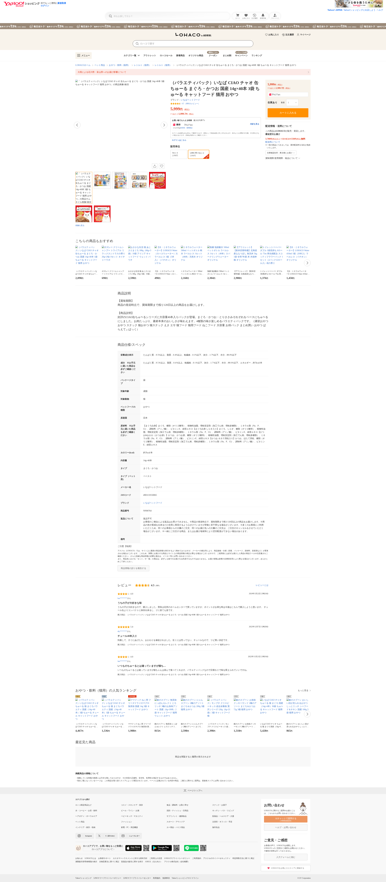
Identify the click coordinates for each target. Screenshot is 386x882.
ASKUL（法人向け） (153, 862)
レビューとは (262, 585)
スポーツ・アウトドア (176, 822)
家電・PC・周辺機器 (129, 827)
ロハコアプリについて (102, 849)
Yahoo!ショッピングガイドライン (185, 878)
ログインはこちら (179, 140)
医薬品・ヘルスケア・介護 (223, 816)
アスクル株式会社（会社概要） (177, 862)
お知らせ (79, 858)
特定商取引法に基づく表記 (243, 858)
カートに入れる (288, 112)
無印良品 (216, 827)
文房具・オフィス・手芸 (222, 822)
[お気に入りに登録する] (161, 166)
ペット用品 (99, 65)
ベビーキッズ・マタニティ (132, 816)
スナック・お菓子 (219, 805)
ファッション (126, 822)
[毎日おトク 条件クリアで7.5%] (193, 26)
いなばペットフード (190, 100)
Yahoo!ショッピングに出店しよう (359, 10)
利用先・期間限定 (186, 128)
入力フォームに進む (285, 857)
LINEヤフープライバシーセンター (137, 878)
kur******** (122, 598)
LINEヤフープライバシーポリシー (107, 878)
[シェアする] (154, 166)
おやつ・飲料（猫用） (119, 65)
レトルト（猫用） (142, 65)
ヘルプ (380, 10)
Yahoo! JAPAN (334, 10)
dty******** (122, 631)
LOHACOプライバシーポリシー (177, 858)
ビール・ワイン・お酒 (130, 810)
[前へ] (77, 125)
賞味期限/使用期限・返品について (281, 158)
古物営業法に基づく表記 (109, 862)
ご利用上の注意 (155, 858)
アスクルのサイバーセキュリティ (216, 858)
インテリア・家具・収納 (85, 827)
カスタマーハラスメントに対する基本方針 (130, 858)
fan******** (122, 661)
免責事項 (166, 878)
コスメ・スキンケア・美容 (132, 805)
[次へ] (164, 125)
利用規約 (156, 878)
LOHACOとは (90, 858)
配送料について (272, 142)
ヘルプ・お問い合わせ (285, 827)
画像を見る (79, 225)
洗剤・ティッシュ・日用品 (177, 810)
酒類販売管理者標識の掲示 (86, 862)
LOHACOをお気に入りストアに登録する (287, 868)
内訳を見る (254, 124)
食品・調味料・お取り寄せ (177, 805)
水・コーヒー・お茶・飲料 (86, 810)
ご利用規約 (196, 858)
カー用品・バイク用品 (176, 827)
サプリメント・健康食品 (177, 816)
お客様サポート (104, 858)
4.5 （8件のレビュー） (191, 104)
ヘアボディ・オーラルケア (86, 816)
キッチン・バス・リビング (223, 810)
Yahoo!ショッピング (83, 878)
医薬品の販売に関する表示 (132, 862)
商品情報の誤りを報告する (133, 568)
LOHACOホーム (82, 65)
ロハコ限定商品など (83, 805)
